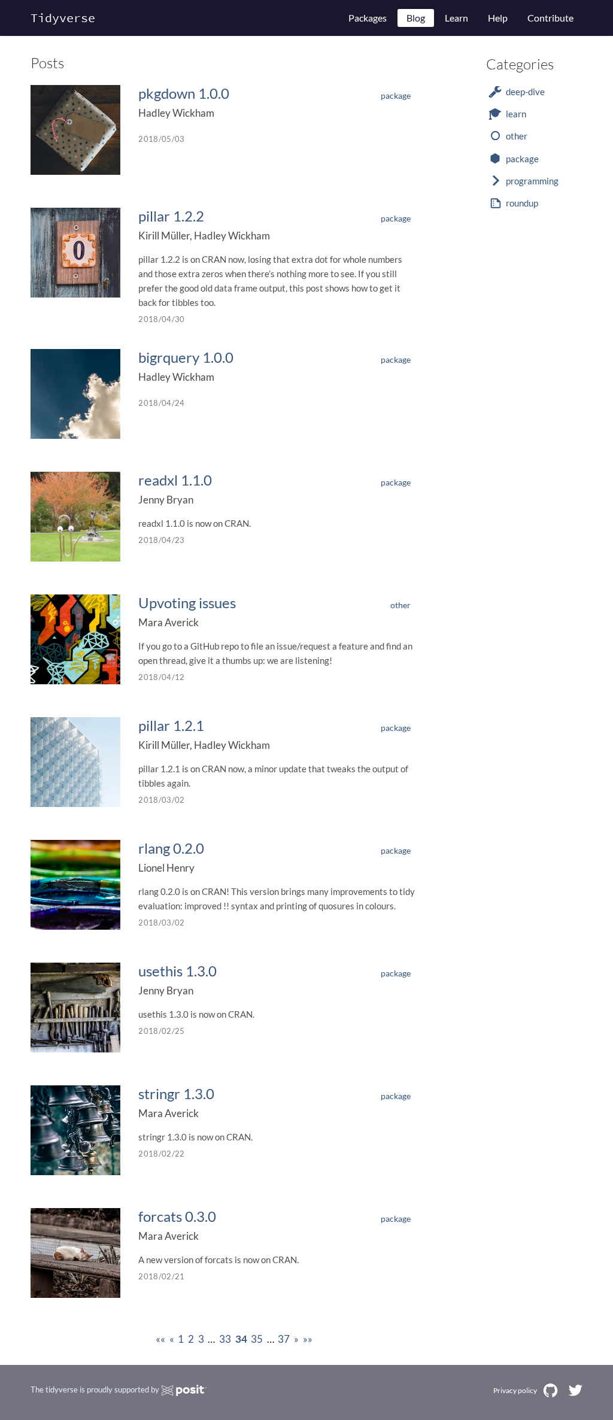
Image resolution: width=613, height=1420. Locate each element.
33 (225, 1339)
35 (257, 1339)
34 (241, 1339)
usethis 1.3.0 (177, 970)
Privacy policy (515, 1390)
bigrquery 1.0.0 (185, 357)
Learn (456, 17)
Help (498, 17)
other (400, 605)
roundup (522, 203)
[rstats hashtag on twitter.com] (575, 1390)
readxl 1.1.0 (175, 479)
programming (532, 180)
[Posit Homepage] (184, 1390)
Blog (415, 17)
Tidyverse (63, 17)
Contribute (550, 17)
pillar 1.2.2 (171, 215)
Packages (367, 17)
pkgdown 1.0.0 (183, 93)
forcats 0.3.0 (177, 1216)
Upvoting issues (187, 602)
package (396, 95)
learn (516, 113)
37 (284, 1339)
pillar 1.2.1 (171, 725)
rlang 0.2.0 (171, 848)
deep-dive (525, 91)
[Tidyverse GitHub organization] (550, 1390)
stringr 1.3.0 (176, 1093)
